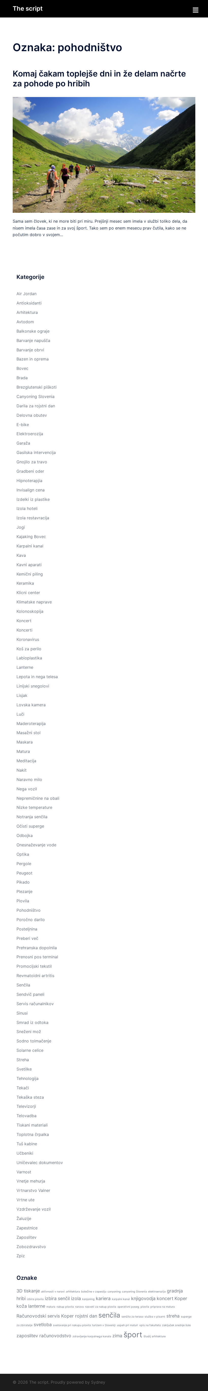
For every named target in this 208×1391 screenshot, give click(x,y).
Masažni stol (28, 732)
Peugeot (24, 872)
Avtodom (25, 321)
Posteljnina (26, 928)
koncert (165, 1298)
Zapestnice (27, 1227)
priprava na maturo (162, 1306)
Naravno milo (29, 779)
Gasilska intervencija (36, 452)
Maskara (24, 742)
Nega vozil (26, 788)
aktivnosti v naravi (53, 1291)
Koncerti (24, 630)
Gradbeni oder (30, 471)
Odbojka (24, 835)
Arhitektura (27, 312)
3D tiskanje (28, 1290)
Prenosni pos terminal (37, 956)
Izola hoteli (27, 508)
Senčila (23, 984)
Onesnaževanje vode (36, 844)
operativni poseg (128, 1306)
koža (21, 1306)
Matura (23, 751)
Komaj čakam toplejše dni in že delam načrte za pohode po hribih (99, 78)
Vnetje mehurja (30, 1181)
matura (50, 1306)
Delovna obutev (31, 415)
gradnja (175, 1290)
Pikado (23, 882)
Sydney (98, 1382)
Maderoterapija (31, 723)
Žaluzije (23, 1218)
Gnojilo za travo (31, 461)
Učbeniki (24, 1153)
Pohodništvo (28, 910)
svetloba (43, 1324)
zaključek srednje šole (176, 1325)
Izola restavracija (32, 517)
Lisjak (21, 695)
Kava (21, 555)
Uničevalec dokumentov (39, 1162)
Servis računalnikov (35, 1003)
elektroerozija (157, 1291)
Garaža (23, 443)
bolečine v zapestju (93, 1291)
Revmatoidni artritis (35, 975)
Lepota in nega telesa (37, 676)
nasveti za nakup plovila (100, 1306)
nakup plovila (65, 1306)
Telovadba (26, 1115)
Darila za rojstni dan (35, 405)
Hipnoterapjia (29, 480)
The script (28, 8)
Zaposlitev (26, 1237)
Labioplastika (29, 657)
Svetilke (24, 1069)
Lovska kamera (31, 704)
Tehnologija (27, 1078)
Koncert (23, 620)
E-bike (22, 424)
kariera (103, 1298)
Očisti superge (30, 826)
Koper (181, 1298)
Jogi (20, 527)
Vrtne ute (25, 1199)
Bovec (22, 368)
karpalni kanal (121, 1299)
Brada (22, 377)
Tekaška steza (30, 1097)
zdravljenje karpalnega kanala (92, 1336)
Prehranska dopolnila (36, 947)
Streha (22, 1059)
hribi (21, 1298)
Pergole (23, 863)
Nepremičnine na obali (37, 798)
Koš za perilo (28, 648)
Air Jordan (26, 293)
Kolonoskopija (29, 611)
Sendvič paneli (30, 994)
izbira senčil (57, 1298)
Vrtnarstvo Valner (33, 1190)
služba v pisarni (155, 1316)
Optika (22, 854)
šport (133, 1334)
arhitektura (73, 1291)
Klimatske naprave (34, 601)
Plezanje (24, 891)
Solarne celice (29, 1050)
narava (79, 1306)
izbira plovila (35, 1299)
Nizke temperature (34, 807)
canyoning (114, 1291)
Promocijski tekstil (34, 966)
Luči (20, 714)
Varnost (23, 1171)
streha (173, 1316)
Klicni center (28, 592)
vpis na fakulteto (150, 1325)
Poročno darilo (30, 919)
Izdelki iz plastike (33, 499)
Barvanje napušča (33, 340)
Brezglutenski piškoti (36, 387)
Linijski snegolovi (32, 686)
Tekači (22, 1087)
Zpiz (20, 1255)
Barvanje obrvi (30, 349)
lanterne (36, 1306)
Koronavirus (27, 639)
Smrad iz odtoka (32, 1022)
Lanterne (24, 667)
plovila (145, 1306)
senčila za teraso (132, 1316)
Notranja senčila (31, 816)
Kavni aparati (29, 564)
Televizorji (26, 1106)
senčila (109, 1315)
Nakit (21, 770)
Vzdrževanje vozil (33, 1209)
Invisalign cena (30, 489)
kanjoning (88, 1299)
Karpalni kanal (29, 545)
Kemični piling (29, 574)
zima (117, 1335)
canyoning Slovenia (134, 1291)
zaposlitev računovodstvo (43, 1335)
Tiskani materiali (32, 1125)
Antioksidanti (29, 303)
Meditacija (26, 760)
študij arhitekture (155, 1336)
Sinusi (22, 1013)
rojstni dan (86, 1316)
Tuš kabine (26, 1143)
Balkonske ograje (32, 331)
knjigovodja (143, 1298)
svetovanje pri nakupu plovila (72, 1325)
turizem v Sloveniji (104, 1325)
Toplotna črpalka (32, 1134)
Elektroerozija (29, 433)
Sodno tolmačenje (33, 1040)
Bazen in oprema (32, 358)
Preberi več (27, 938)
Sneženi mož (28, 1031)
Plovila (22, 900)
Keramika (25, 583)
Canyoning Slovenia (35, 396)
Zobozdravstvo (31, 1246)
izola (76, 1298)
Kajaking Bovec (31, 536)
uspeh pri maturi (127, 1325)
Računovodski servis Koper (45, 1316)
